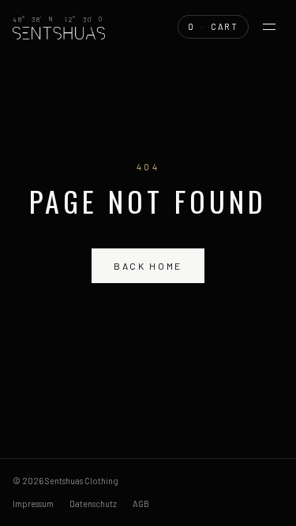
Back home (148, 265)
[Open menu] (269, 27)
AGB (141, 503)
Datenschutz (93, 503)
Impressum (33, 503)
